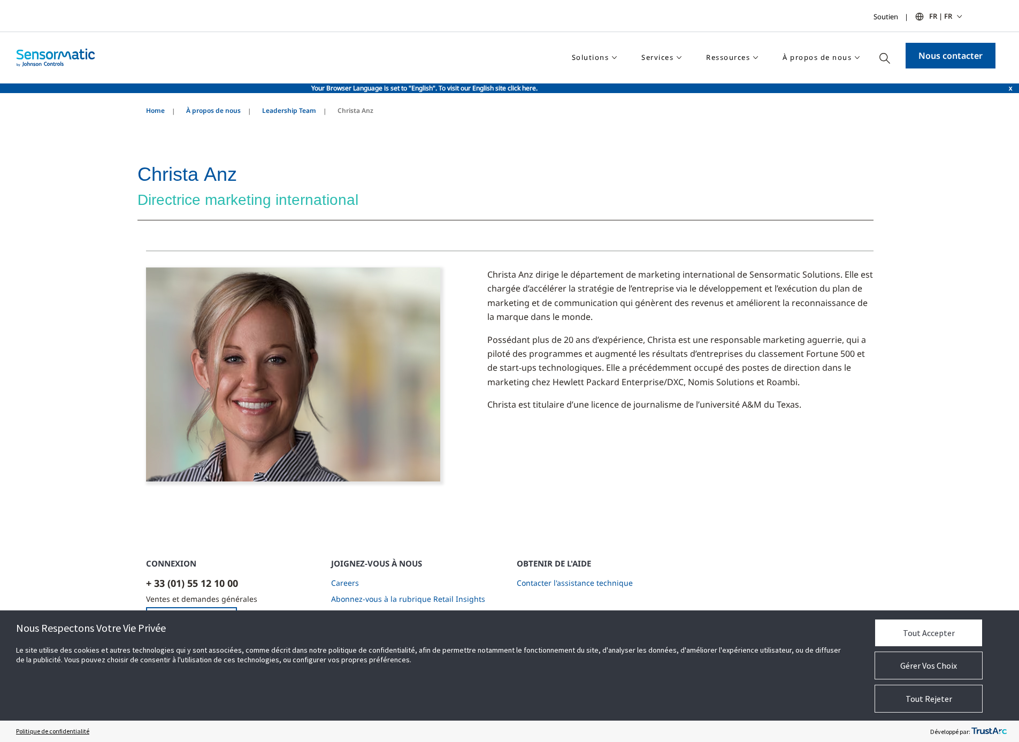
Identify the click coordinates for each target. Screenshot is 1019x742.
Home (155, 110)
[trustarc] (989, 731)
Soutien (886, 16)
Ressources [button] (728, 57)
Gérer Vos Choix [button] (928, 665)
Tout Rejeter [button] (929, 698)
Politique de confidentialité (52, 731)
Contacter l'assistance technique (575, 583)
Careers (345, 583)
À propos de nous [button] (817, 57)
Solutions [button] (590, 57)
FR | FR (940, 16)
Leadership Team (289, 110)
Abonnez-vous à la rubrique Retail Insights (408, 599)
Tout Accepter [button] (929, 633)
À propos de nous (213, 110)
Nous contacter (950, 56)
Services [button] (657, 57)
